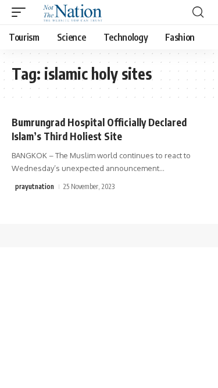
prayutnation (34, 186)
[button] (21, 12)
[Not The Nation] (70, 12)
